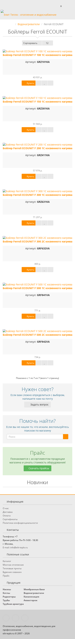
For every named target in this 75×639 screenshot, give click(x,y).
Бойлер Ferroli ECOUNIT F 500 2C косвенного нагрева (37, 334)
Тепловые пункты (12, 568)
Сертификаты (10, 519)
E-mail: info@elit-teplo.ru (15, 547)
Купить (30, 83)
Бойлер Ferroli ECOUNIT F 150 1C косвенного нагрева (37, 101)
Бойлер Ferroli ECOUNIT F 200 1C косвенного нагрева (37, 148)
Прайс (6, 575)
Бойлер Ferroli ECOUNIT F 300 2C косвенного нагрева (37, 241)
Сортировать (30, 43)
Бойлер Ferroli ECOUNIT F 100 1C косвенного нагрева (37, 55)
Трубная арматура (13, 603)
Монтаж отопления (13, 564)
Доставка (8, 511)
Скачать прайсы (38, 468)
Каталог (7, 561)
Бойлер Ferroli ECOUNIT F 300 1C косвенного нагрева (37, 195)
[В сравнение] (50, 83)
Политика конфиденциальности (20, 522)
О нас (6, 508)
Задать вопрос (39, 404)
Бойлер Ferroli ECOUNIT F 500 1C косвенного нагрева (37, 288)
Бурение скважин (12, 572)
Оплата (7, 515)
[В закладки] (44, 83)
